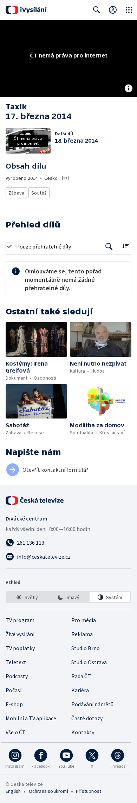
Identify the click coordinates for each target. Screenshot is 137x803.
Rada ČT (81, 676)
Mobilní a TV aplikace (31, 718)
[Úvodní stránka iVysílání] (26, 10)
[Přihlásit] (113, 10)
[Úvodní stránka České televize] (35, 500)
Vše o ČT (16, 732)
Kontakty (82, 732)
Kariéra (80, 690)
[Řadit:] (125, 245)
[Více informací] (128, 89)
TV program (20, 620)
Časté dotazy (87, 718)
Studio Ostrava (89, 662)
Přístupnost (88, 791)
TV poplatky (20, 648)
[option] (27, 597)
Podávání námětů (92, 704)
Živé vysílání (20, 634)
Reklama (82, 634)
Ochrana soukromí (48, 791)
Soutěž (39, 193)
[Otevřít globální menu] (129, 10)
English (13, 791)
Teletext (16, 662)
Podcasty (17, 676)
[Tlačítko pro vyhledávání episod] (109, 246)
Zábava (16, 193)
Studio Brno (85, 648)
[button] (36, 339)
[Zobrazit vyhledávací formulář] (97, 10)
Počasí (13, 690)
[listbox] (68, 597)
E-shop (14, 704)
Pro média (83, 620)
